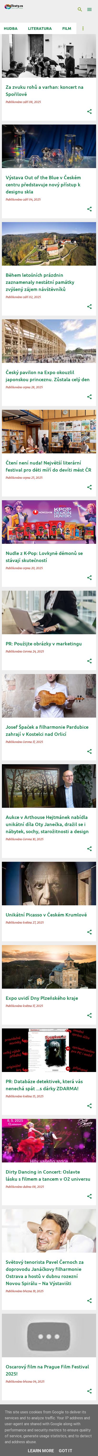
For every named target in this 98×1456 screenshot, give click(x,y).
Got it (65, 1450)
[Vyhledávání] (80, 9)
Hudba (11, 28)
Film (66, 28)
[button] (89, 112)
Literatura (40, 28)
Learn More (41, 1450)
